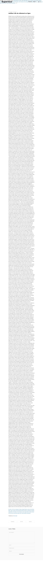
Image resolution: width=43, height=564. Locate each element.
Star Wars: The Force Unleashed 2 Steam (14, 509)
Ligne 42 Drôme (13, 510)
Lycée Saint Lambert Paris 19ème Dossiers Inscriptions (21, 513)
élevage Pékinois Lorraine (26, 509)
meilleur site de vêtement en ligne (19, 13)
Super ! (34, 1)
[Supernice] (7, 1)
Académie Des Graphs (30, 510)
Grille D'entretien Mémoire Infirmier (21, 510)
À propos (30, 1)
